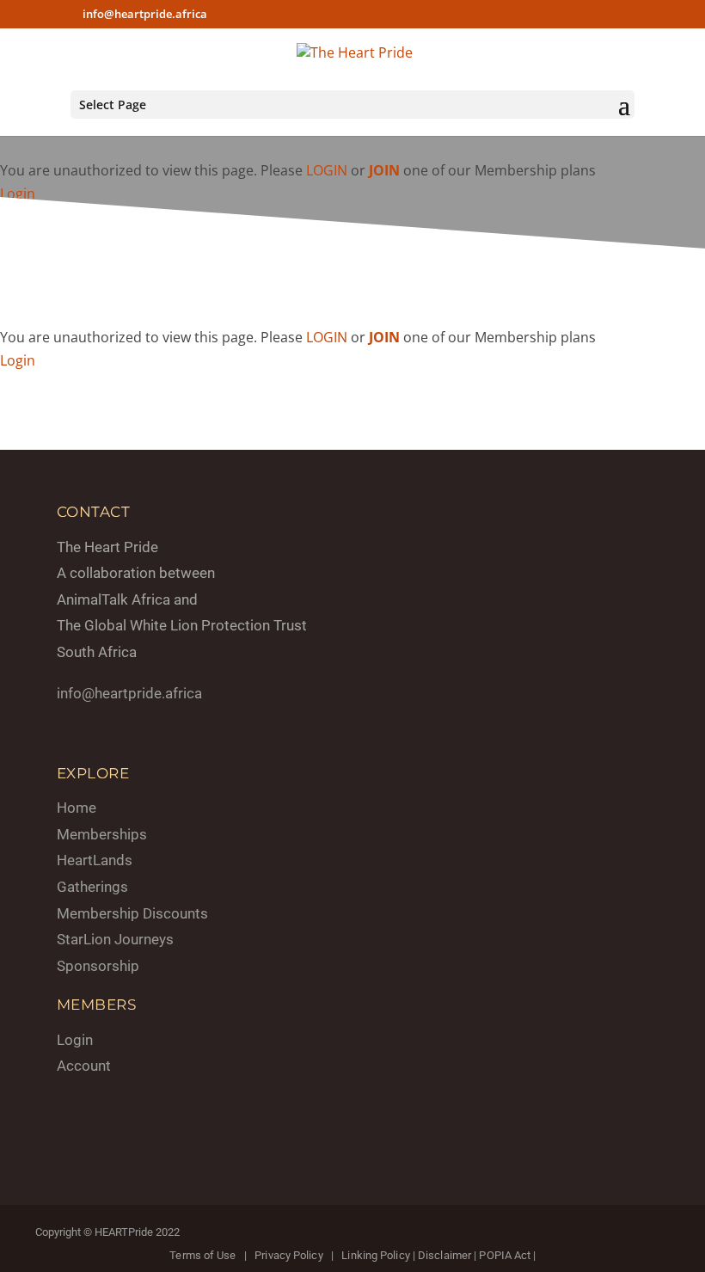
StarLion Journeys (115, 939)
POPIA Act (504, 1255)
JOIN (384, 170)
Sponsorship (98, 965)
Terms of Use (202, 1255)
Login (17, 193)
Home (76, 807)
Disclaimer (444, 1255)
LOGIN (326, 170)
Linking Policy (375, 1255)
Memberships (102, 834)
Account (84, 1065)
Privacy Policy (288, 1255)
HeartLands (94, 860)
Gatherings (92, 886)
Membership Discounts (132, 913)
